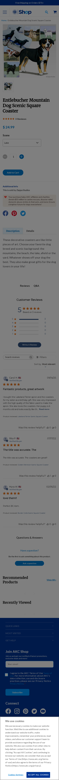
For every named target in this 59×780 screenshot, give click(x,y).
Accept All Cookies (38, 775)
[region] (29, 748)
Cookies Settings (15, 775)
